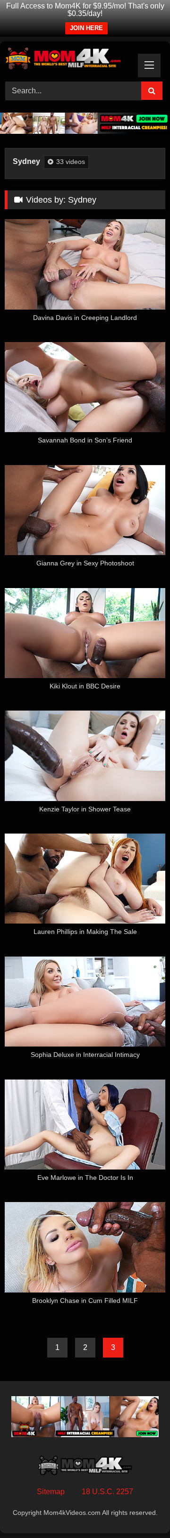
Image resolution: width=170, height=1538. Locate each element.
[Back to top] (140, 1510)
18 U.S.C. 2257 (107, 1492)
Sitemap (51, 1492)
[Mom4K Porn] (70, 60)
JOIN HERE (86, 28)
